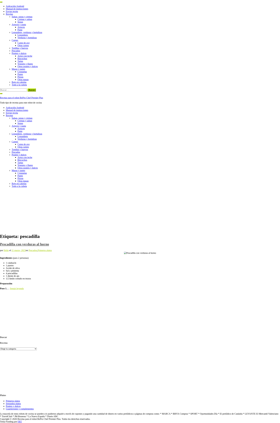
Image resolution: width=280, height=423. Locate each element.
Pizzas (20, 77)
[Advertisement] (140, 210)
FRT (20, 421)
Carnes (15, 40)
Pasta (20, 30)
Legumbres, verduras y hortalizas (27, 32)
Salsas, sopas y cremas (22, 16)
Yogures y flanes (25, 64)
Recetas (9, 14)
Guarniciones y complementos (20, 409)
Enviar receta (12, 11)
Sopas (20, 22)
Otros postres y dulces (28, 66)
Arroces (21, 27)
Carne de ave (24, 43)
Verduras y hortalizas (27, 37)
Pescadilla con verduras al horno (24, 244)
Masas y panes (18, 69)
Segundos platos (13, 403)
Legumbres (23, 35)
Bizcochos (22, 58)
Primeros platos (45, 250)
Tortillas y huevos (20, 48)
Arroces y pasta (19, 24)
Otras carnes (23, 45)
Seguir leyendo (17, 288)
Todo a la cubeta (19, 85)
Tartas (20, 61)
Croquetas (22, 71)
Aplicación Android (15, 6)
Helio (6, 250)
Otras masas (23, 79)
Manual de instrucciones (17, 9)
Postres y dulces (19, 53)
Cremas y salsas (25, 19)
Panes (20, 74)
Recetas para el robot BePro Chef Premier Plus (21, 97)
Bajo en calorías (19, 82)
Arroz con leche (25, 56)
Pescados (16, 50)
